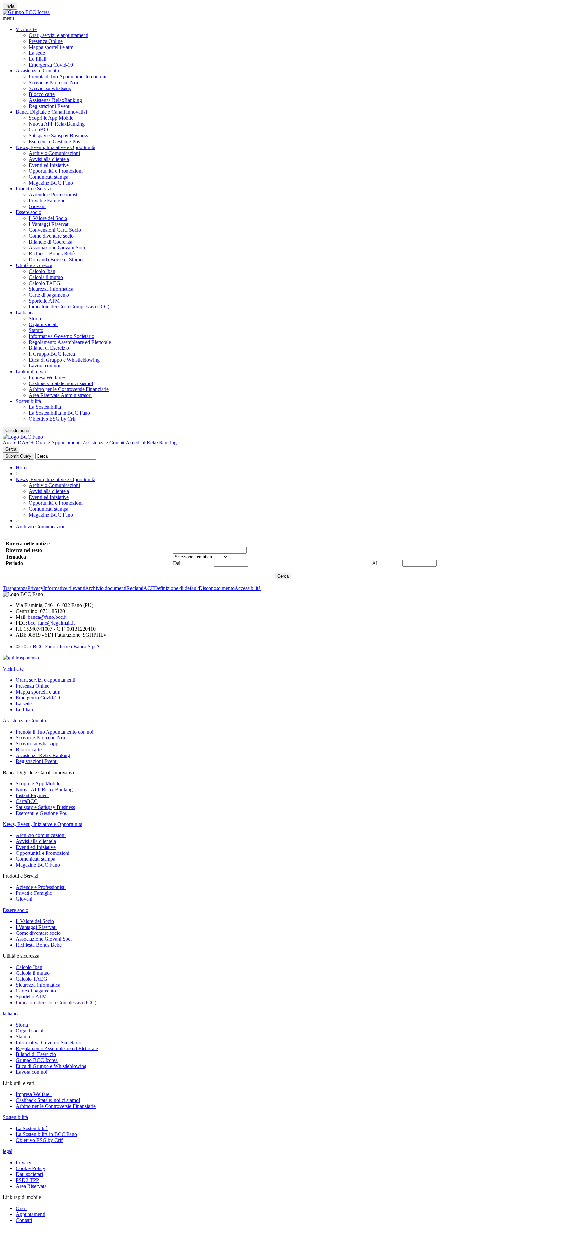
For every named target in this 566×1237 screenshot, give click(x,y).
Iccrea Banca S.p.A (80, 646)
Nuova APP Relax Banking (44, 789)
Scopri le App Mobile (51, 118)
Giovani (37, 206)
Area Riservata (31, 1186)
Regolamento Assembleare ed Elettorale (70, 342)
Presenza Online (46, 41)
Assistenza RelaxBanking (55, 100)
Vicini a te (26, 29)
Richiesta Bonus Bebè (52, 253)
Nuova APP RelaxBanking (57, 124)
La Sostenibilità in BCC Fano (59, 413)
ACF (148, 588)
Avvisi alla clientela (49, 159)
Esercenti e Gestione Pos (54, 141)
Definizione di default (176, 588)
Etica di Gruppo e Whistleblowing (64, 360)
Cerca (10, 449)
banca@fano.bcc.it (47, 617)
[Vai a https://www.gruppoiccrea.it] (26, 12)
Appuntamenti (30, 1214)
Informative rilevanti (64, 588)
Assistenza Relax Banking (43, 755)
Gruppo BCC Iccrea (37, 1060)
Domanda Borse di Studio (56, 259)
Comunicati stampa (48, 177)
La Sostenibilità (45, 407)
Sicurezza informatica (51, 289)
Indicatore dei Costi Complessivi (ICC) (69, 306)
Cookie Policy (30, 1168)
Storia (35, 318)
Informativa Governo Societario (61, 336)
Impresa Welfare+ (47, 377)
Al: (375, 563)
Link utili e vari (31, 371)
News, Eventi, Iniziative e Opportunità (55, 147)
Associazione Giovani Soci (57, 247)
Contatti (24, 1220)
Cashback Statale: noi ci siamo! (61, 383)
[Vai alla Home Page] (23, 437)
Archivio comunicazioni (41, 835)
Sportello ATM (44, 301)
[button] (283, 18)
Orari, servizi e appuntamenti (58, 35)
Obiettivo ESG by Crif (52, 419)
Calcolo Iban (42, 271)
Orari (21, 1208)
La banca (25, 312)
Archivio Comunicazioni (54, 153)
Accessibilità (248, 588)
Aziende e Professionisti (54, 194)
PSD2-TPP (27, 1180)
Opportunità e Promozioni (56, 171)
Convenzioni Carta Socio (55, 230)
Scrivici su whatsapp (50, 88)
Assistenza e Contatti (37, 70)
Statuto (36, 330)
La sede (37, 53)
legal (7, 1151)
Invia (9, 6)
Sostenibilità (28, 401)
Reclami (134, 588)
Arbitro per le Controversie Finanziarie (69, 389)
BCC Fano (44, 646)
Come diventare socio (51, 236)
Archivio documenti (105, 588)
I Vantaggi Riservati (49, 224)
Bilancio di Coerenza (50, 242)
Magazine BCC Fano (51, 183)
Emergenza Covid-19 (51, 65)
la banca (11, 1013)
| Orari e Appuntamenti (57, 442)
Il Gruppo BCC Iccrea (52, 354)
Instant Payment (32, 795)
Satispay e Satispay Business (58, 135)
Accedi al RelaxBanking (151, 442)
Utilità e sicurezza (34, 265)
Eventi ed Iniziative (49, 165)
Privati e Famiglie (47, 200)
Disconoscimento (217, 588)
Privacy (35, 588)
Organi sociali (43, 324)
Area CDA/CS (18, 442)
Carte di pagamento (49, 295)
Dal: (177, 563)
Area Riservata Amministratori (60, 395)
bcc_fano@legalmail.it (51, 623)
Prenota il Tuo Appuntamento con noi (67, 76)
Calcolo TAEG (44, 283)
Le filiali (37, 59)
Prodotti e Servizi (33, 188)
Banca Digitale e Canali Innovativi (51, 112)
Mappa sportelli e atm (51, 47)
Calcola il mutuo (46, 277)
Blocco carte (42, 94)
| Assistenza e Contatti (103, 442)
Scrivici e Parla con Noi (53, 82)
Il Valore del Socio (48, 218)
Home (22, 467)
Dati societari (29, 1174)
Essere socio (28, 212)
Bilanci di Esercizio (49, 348)
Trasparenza (15, 588)
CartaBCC (40, 129)
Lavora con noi (44, 365)
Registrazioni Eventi (50, 106)
